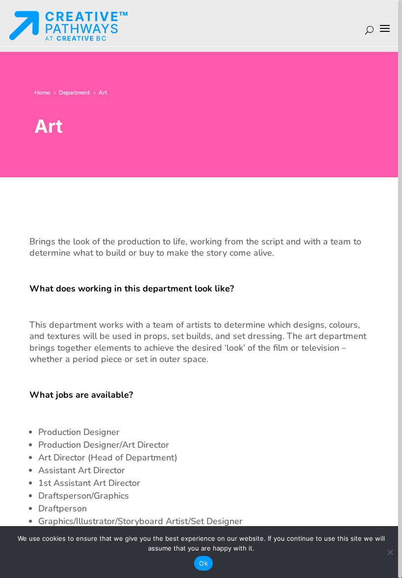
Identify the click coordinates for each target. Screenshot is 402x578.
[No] (390, 552)
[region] (201, 289)
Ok (203, 563)
